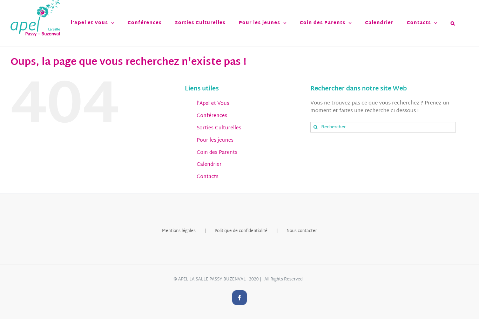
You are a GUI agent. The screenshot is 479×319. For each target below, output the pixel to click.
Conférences (212, 115)
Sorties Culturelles (219, 128)
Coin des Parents (217, 152)
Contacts (207, 176)
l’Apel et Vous (213, 103)
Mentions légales (179, 231)
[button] (453, 23)
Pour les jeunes (215, 140)
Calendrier (209, 164)
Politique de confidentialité (241, 231)
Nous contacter (301, 231)
